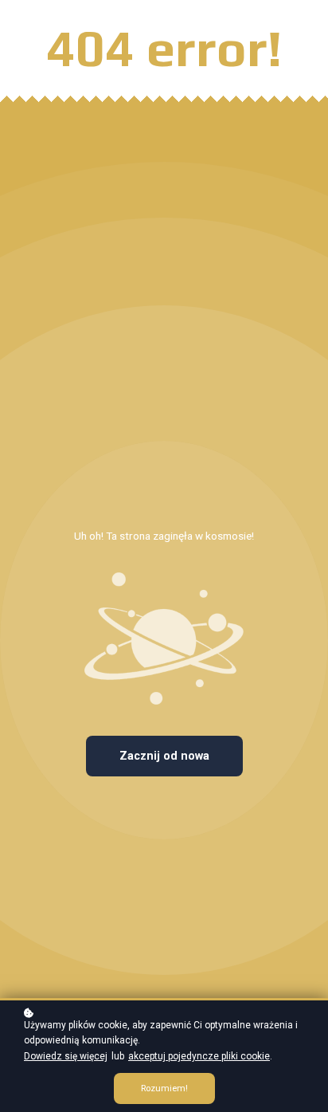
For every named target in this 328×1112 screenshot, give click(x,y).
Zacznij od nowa (164, 756)
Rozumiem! (164, 1088)
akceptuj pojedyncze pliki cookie (199, 1056)
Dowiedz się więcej (65, 1056)
